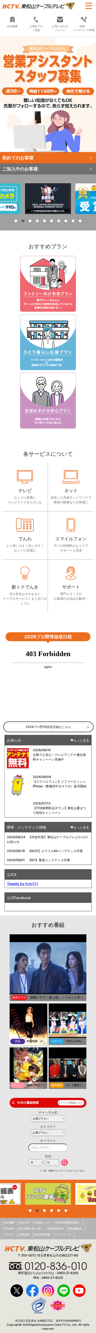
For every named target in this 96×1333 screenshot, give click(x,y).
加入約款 (8, 1228)
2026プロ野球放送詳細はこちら (48, 727)
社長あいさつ (42, 1222)
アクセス (8, 1234)
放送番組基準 (56, 1228)
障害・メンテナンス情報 (83, 28)
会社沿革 (24, 1222)
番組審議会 (75, 1228)
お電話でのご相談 (36, 28)
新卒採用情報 (42, 1234)
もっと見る (81, 740)
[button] (48, 94)
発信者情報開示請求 (67, 1222)
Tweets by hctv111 (22, 883)
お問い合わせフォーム (60, 28)
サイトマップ (63, 1234)
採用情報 (24, 1234)
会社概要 (9, 1222)
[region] (48, 94)
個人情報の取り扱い (31, 1228)
